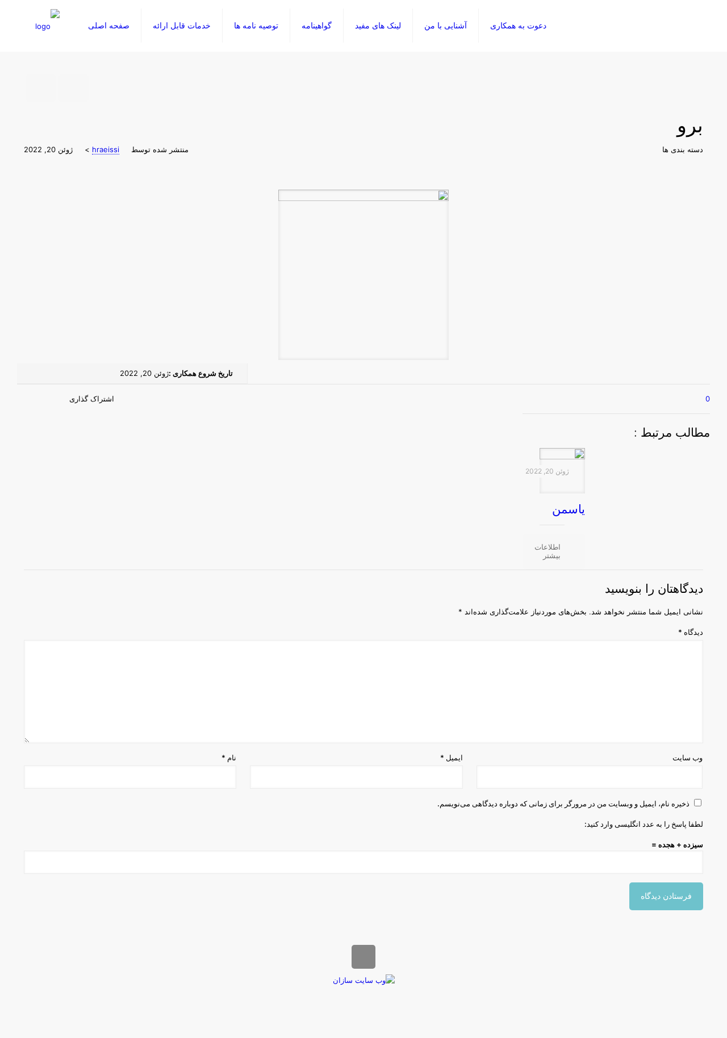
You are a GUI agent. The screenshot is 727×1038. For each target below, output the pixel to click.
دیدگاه (690, 632)
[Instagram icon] (352, 997)
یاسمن (568, 509)
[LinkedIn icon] (360, 997)
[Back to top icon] (363, 957)
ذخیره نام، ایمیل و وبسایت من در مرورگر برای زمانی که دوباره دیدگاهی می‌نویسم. (563, 803)
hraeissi (105, 149)
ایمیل (451, 757)
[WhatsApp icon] (372, 997)
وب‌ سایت (687, 757)
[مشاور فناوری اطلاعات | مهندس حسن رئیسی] (47, 25)
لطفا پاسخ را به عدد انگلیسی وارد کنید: (643, 823)
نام (229, 757)
